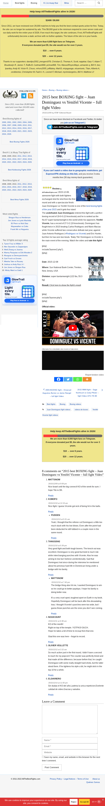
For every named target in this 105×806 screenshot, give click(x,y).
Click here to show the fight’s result (61, 285)
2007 (9, 125)
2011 (30, 125)
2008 (14, 125)
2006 (4, 125)
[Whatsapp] (77, 379)
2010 (25, 125)
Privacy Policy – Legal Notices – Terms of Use (69, 779)
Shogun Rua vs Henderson (19, 217)
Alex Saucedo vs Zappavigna (16, 247)
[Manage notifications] (99, 802)
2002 (14, 122)
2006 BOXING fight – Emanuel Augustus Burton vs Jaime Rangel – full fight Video (57, 393)
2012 (4, 128)
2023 (30, 131)
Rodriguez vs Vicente (76, 234)
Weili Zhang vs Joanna (13, 250)
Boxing (34, 3)
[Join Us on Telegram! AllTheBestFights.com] (73, 128)
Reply (51, 496)
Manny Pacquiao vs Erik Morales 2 (18, 253)
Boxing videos (62, 90)
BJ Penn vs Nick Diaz (19, 223)
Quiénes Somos (93, 782)
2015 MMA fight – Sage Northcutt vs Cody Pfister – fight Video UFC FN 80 (87, 393)
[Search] (99, 3)
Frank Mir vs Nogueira (19, 229)
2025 (9, 134)
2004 (25, 122)
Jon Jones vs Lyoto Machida (19, 220)
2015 (19, 128)
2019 (9, 131)
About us (96, 779)
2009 (19, 125)
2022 (25, 131)
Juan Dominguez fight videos (58, 410)
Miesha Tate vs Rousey (13, 261)
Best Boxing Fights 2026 (19, 142)
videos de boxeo (81, 410)
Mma (66, 3)
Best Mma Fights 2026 (19, 199)
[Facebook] (58, 379)
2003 (19, 122)
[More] (87, 379)
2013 (9, 128)
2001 (9, 122)
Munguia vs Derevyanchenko (16, 255)
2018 (4, 131)
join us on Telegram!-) (74, 123)
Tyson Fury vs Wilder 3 (13, 244)
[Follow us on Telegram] (24, 98)
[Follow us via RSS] (31, 98)
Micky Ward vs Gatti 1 (14, 270)
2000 (4, 122)
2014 (14, 128)
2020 (14, 131)
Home (6, 3)
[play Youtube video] (73, 327)
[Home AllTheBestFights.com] (10, 98)
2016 (25, 128)
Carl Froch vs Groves (12, 258)
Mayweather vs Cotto (19, 226)
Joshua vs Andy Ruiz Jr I (14, 264)
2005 (30, 122)
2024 (4, 134)
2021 (19, 131)
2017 (30, 128)
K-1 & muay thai (51, 3)
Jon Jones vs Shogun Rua (14, 267)
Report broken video (94, 375)
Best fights (19, 3)
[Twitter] (68, 379)
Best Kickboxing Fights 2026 (19, 170)
